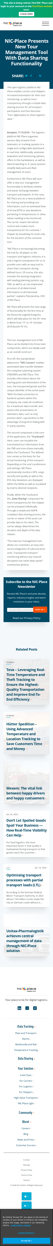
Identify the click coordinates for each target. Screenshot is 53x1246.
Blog (25, 1134)
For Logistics (26, 1086)
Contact (26, 1160)
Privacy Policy (26, 1170)
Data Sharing (25, 1058)
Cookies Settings (25, 1233)
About (25, 1121)
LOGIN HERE (26, 14)
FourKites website (42, 6)
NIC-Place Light (26, 1103)
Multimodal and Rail (25, 1044)
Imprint (26, 1180)
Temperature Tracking (26, 1050)
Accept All (25, 1241)
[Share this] (31, 76)
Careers (26, 1128)
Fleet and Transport (25, 1033)
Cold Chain (26, 1075)
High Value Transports (26, 1097)
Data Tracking (25, 1026)
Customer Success (26, 1145)
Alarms (26, 1039)
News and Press (25, 1139)
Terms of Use (26, 1175)
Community (25, 1112)
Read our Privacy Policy (26, 618)
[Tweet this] (35, 76)
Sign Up (39, 609)
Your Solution (25, 1068)
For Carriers (26, 1081)
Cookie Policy (17, 1225)
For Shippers (26, 1092)
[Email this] (26, 76)
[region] (26, 1227)
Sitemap (26, 1165)
